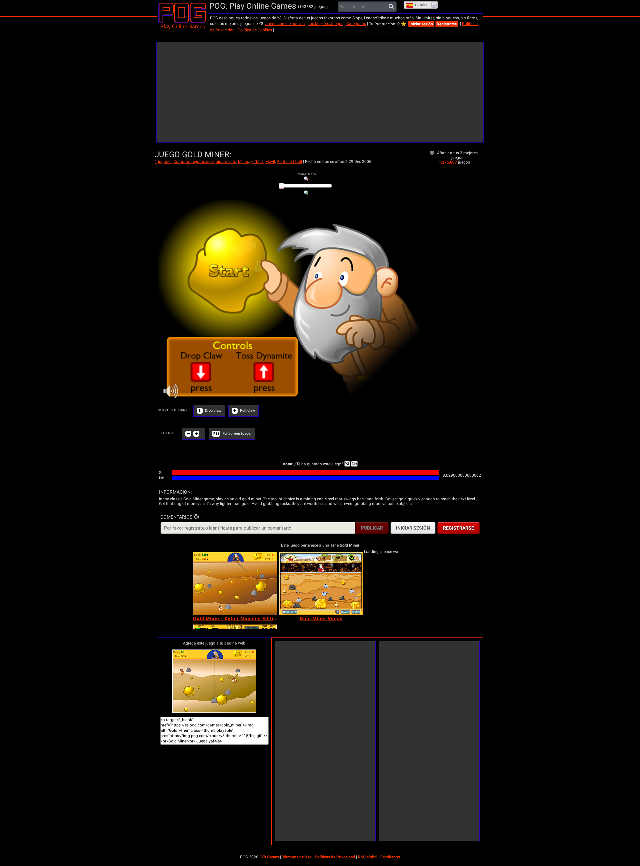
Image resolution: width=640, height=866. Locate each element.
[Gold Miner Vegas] (321, 583)
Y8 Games (270, 857)
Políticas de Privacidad (335, 857)
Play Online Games (182, 26)
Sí (347, 463)
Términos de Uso (297, 857)
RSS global (367, 857)
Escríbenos (390, 857)
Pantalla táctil (289, 161)
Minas (243, 161)
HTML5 (257, 161)
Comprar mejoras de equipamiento (204, 161)
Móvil (270, 161)
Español (421, 5)
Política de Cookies (255, 30)
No (354, 463)
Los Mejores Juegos (325, 23)
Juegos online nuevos (285, 23)
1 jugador (163, 161)
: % (306, 174)
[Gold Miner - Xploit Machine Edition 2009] (235, 583)
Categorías (356, 23)
